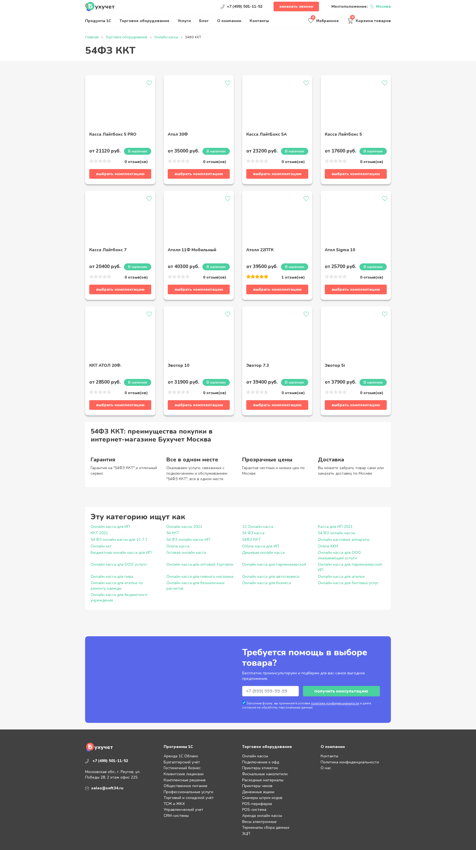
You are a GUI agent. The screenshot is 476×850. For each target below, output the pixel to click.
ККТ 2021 (99, 533)
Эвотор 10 (178, 365)
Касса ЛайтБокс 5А (266, 134)
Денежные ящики (258, 792)
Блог (204, 20)
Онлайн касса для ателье (341, 576)
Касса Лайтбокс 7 (107, 250)
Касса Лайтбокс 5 (343, 134)
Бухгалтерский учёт (182, 762)
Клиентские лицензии (184, 774)
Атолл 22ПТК (260, 250)
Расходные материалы (262, 780)
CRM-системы (176, 815)
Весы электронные (259, 821)
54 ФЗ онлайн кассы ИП (188, 539)
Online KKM (328, 546)
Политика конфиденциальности (350, 762)
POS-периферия (257, 803)
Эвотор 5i (335, 365)
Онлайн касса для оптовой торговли (199, 564)
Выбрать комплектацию (120, 174)
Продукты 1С (98, 20)
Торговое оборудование (144, 20)
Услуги (184, 20)
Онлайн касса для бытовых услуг (348, 583)
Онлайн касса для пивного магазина (199, 576)
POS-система (254, 809)
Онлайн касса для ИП (110, 526)
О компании (229, 20)
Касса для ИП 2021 (335, 526)
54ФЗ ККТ (251, 539)
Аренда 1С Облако (181, 756)
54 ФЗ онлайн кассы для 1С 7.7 (119, 539)
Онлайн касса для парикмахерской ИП (350, 567)
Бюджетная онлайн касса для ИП (121, 552)
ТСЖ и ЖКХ (174, 803)
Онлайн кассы (255, 756)
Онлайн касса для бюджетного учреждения (119, 597)
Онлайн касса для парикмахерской (274, 564)
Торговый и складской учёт (189, 797)
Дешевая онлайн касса (263, 552)
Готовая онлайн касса (186, 552)
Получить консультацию (341, 691)
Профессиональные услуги (188, 792)
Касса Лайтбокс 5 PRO (112, 134)
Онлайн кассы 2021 (184, 526)
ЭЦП (246, 833)
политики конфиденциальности (335, 703)
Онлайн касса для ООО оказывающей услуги (339, 555)
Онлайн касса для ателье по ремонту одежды (117, 585)
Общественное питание (185, 785)
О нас (326, 768)
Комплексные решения (184, 780)
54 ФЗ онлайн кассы (336, 533)
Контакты (259, 20)
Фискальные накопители (265, 774)
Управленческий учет (183, 809)
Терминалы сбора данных (265, 827)
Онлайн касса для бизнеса (266, 583)
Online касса (177, 546)
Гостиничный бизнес (182, 768)
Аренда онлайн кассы (262, 815)
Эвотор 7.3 (257, 365)
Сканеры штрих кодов (262, 797)
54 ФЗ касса (253, 533)
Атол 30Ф (178, 134)
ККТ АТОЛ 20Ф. (105, 365)
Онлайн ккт (101, 546)
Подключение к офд (260, 762)
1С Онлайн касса (257, 526)
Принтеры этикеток (260, 768)
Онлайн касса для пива (112, 576)
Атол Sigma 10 (340, 250)
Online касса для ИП (260, 546)
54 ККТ (172, 533)
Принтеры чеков (257, 785)
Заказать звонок (296, 6)
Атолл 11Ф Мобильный (192, 250)
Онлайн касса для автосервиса (270, 576)
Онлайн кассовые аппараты (343, 539)
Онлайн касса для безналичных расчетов (195, 585)
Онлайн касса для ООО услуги (119, 564)
